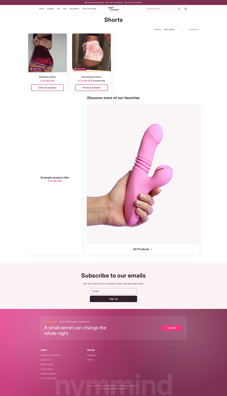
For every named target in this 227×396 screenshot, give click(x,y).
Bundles (50, 9)
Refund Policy (46, 364)
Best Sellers (74, 9)
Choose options (47, 87)
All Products (141, 249)
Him (64, 9)
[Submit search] (179, 9)
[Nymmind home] (113, 8)
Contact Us (45, 360)
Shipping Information (50, 355)
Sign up (113, 298)
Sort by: (158, 29)
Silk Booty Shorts (47, 77)
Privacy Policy (47, 369)
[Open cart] (185, 8)
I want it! (171, 328)
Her (58, 9)
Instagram (92, 355)
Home (41, 9)
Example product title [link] (55, 177)
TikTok (90, 360)
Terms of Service (48, 373)
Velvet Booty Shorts (92, 77)
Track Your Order (89, 9)
